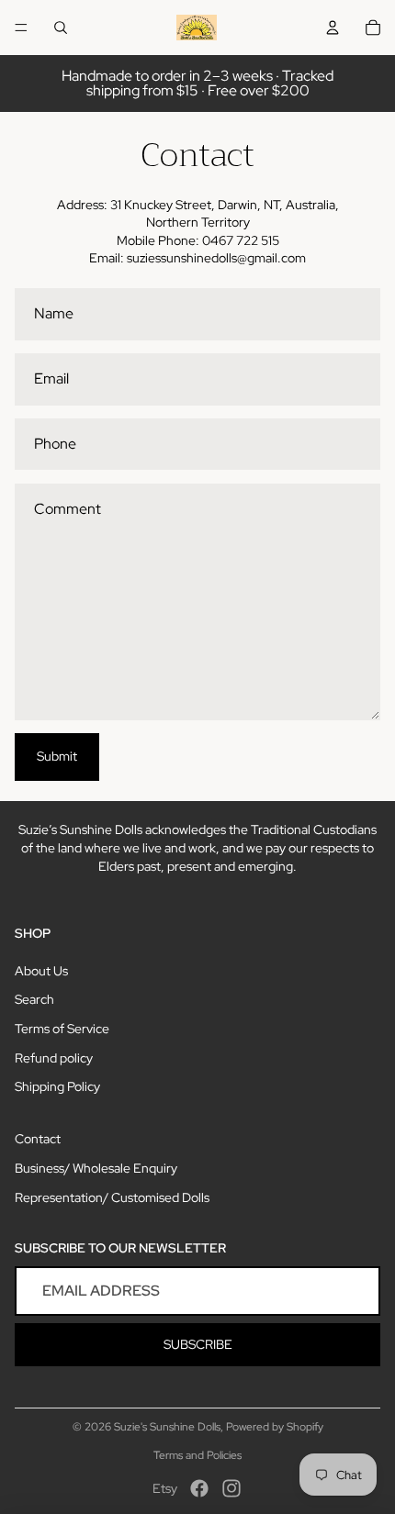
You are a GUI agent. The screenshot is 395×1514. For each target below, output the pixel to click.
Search (34, 999)
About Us (41, 971)
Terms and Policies (197, 1455)
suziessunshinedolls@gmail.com (216, 258)
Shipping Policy (57, 1086)
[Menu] (21, 27)
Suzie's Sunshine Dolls (167, 1426)
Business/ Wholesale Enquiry (96, 1168)
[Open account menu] (332, 27)
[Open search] (60, 27)
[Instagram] (231, 1488)
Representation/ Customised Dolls (112, 1197)
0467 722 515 (240, 240)
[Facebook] (199, 1488)
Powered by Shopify (274, 1426)
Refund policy (54, 1058)
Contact (38, 1138)
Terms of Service (62, 1028)
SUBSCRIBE (198, 1344)
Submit (57, 756)
